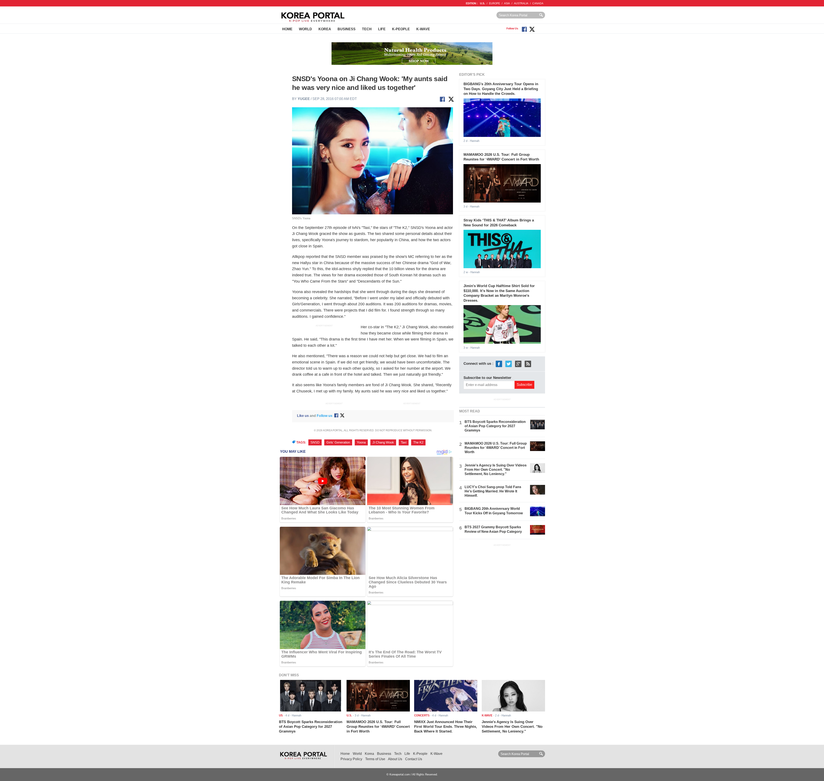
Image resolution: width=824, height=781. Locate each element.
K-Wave (423, 29)
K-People (401, 29)
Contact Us (413, 759)
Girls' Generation (338, 442)
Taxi (403, 442)
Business (347, 29)
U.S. (482, 3)
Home (287, 29)
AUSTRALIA (521, 3)
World (305, 29)
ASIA (507, 3)
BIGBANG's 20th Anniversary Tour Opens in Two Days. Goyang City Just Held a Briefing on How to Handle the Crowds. (501, 89)
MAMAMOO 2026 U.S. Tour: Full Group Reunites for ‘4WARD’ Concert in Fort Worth (496, 448)
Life (382, 29)
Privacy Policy (351, 759)
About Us (395, 759)
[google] (518, 364)
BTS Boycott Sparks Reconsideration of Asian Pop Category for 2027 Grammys (495, 426)
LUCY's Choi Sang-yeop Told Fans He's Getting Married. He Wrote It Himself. (493, 491)
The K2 (418, 442)
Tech (367, 29)
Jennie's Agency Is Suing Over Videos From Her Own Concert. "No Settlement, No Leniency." (496, 469)
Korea (324, 29)
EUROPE (494, 3)
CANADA (537, 3)
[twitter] (508, 364)
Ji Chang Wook (383, 442)
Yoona (361, 442)
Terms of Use (375, 759)
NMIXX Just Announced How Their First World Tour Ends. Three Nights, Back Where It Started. (445, 727)
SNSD (315, 442)
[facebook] (499, 364)
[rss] (528, 364)
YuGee (304, 99)
